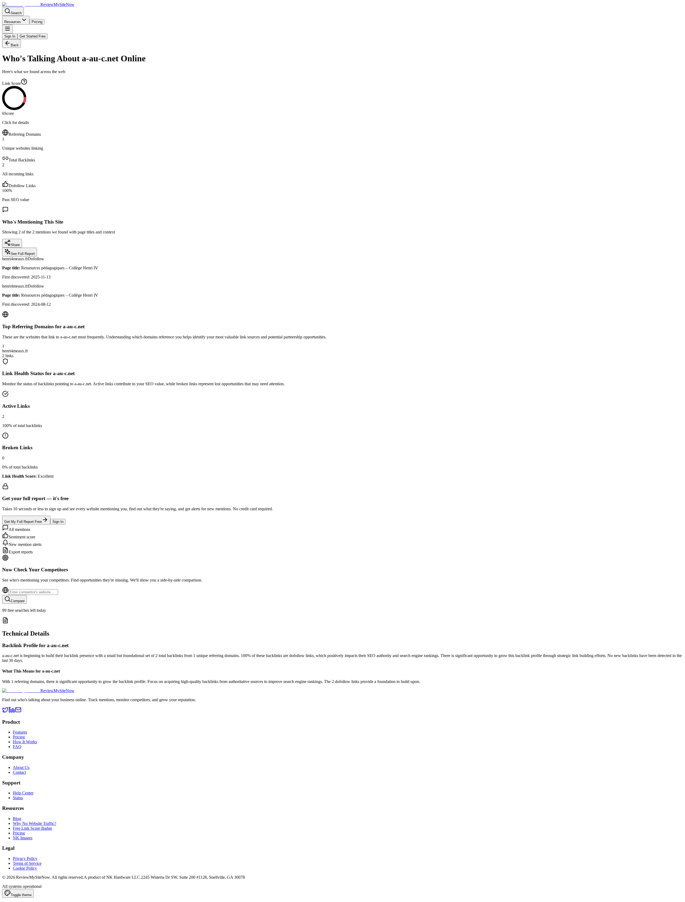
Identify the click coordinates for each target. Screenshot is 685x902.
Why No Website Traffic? (34, 823)
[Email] (18, 711)
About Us (21, 767)
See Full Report (23, 254)
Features (20, 732)
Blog (17, 818)
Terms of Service (27, 863)
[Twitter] (5, 711)
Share (15, 245)
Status (18, 797)
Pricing (37, 22)
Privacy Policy (25, 858)
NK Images (22, 838)
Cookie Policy (25, 868)
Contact (19, 772)
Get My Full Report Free (23, 522)
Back (15, 45)
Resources (12, 22)
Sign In (9, 36)
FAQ (17, 746)
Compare (18, 601)
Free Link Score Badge (32, 828)
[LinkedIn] (12, 711)
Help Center (23, 793)
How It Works (25, 741)
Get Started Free (32, 36)
